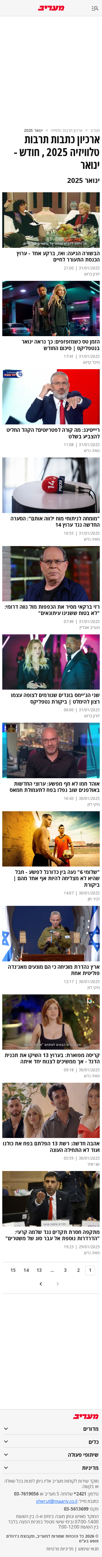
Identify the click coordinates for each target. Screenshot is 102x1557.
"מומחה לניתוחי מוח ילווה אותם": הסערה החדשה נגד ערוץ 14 (55, 521)
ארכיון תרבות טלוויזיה (66, 130)
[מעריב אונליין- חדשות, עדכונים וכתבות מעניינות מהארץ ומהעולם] (51, 8)
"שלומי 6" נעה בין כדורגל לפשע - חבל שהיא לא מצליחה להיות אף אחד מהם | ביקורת (56, 878)
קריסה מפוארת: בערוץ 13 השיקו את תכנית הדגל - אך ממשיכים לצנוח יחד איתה (52, 1058)
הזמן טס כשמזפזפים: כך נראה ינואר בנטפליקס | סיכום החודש (61, 344)
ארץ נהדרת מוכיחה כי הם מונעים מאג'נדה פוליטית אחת (54, 970)
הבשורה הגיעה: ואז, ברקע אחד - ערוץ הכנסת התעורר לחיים (58, 256)
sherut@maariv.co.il (56, 1501)
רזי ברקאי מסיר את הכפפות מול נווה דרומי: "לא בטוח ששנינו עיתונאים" (52, 610)
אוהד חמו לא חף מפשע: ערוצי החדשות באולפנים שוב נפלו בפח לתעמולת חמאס (55, 786)
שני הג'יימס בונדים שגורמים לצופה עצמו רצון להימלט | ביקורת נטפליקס (55, 698)
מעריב (95, 130)
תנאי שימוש (88, 1549)
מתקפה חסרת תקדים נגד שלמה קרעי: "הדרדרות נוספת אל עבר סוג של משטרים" (52, 1235)
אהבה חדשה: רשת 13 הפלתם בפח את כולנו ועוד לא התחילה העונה (51, 1146)
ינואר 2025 (33, 130)
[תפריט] (97, 9)
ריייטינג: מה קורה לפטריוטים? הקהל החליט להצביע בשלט (53, 433)
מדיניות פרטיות (59, 1549)
